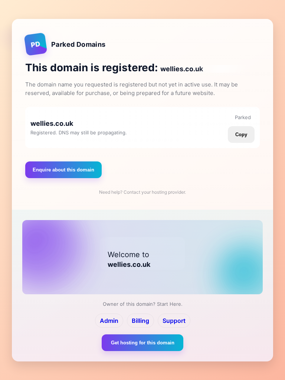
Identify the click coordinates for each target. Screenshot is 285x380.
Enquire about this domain (63, 170)
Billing (140, 320)
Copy (241, 134)
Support (174, 320)
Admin (109, 320)
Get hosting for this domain (142, 342)
